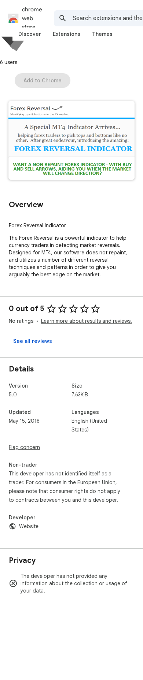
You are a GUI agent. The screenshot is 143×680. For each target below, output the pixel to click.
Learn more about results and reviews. (86, 321)
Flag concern (24, 447)
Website (28, 526)
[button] (72, 141)
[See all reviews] (32, 341)
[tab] (29, 34)
